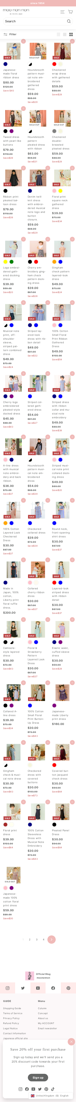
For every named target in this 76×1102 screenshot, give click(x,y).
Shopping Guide (12, 1008)
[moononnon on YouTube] (38, 987)
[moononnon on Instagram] (7, 987)
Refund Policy (11, 1023)
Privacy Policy (11, 1018)
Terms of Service (12, 1013)
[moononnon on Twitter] (22, 987)
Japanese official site (15, 1038)
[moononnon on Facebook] (53, 987)
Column (42, 1008)
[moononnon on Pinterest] (68, 987)
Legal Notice (10, 1028)
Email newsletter (47, 1028)
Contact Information (14, 1033)
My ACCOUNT (46, 1023)
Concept (43, 1013)
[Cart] (70, 11)
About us (43, 1018)
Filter (13, 34)
